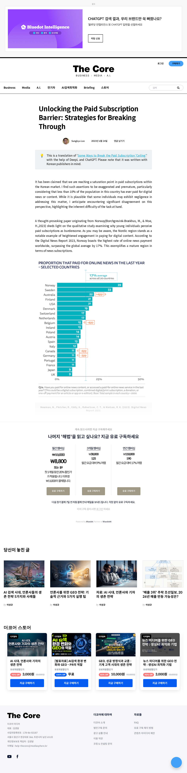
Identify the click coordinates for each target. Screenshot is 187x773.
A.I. (109, 75)
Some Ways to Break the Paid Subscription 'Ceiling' (112, 155)
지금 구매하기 (27, 683)
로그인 (161, 63)
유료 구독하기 (58, 491)
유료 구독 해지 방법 (143, 728)
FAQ (136, 722)
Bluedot (89, 521)
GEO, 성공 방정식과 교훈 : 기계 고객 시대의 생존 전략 (115, 663)
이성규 (10, 604)
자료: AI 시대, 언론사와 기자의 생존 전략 (115, 594)
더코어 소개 (99, 722)
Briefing (89, 87)
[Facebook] (17, 756)
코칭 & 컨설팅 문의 (103, 744)
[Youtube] (9, 756)
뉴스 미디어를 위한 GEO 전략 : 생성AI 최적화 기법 (160, 663)
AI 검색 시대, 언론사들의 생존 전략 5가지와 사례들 (23, 594)
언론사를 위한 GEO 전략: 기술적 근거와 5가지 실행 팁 (69, 594)
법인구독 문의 (100, 728)
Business (82, 75)
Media (98, 75)
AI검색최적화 (69, 87)
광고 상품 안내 (101, 733)
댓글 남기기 (119, 141)
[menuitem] (82, 75)
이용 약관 (98, 738)
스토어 (105, 87)
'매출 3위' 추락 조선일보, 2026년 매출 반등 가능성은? (162, 594)
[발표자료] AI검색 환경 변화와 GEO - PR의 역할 (70, 663)
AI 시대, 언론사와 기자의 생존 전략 (25, 663)
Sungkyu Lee (78, 141)
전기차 (51, 87)
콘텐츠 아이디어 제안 (144, 733)
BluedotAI (107, 521)
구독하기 (176, 63)
